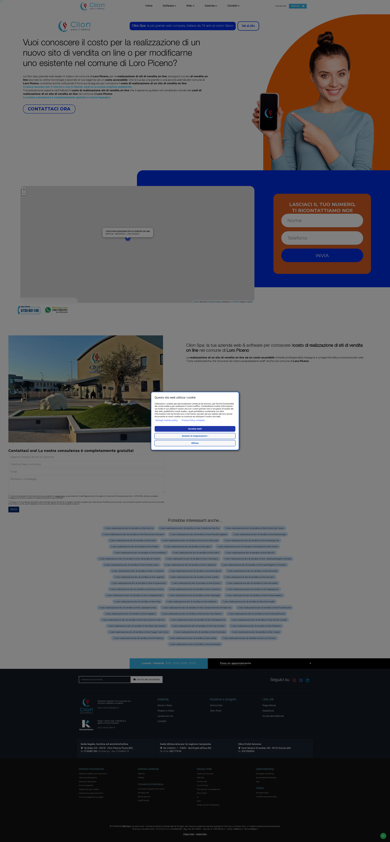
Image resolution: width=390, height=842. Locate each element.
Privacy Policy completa (193, 420)
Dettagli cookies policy (166, 420)
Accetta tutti (195, 428)
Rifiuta (195, 443)
